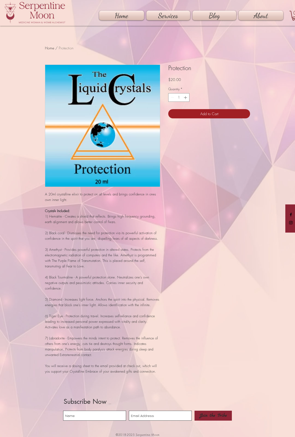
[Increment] (186, 97)
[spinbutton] (179, 97)
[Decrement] (172, 97)
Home (49, 48)
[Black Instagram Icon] (291, 222)
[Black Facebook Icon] (291, 214)
